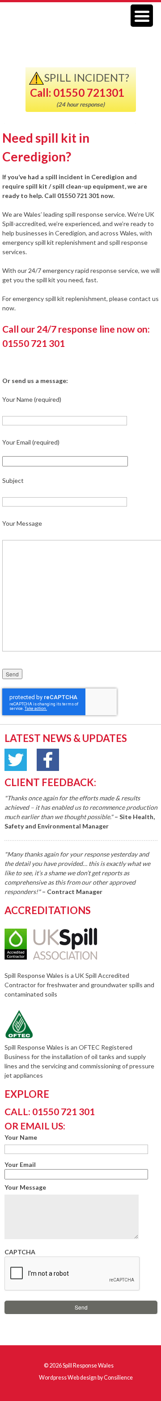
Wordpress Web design (68, 1377)
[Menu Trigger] (142, 15)
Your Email (20, 1164)
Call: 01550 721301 (77, 92)
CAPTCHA (19, 1252)
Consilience (118, 1377)
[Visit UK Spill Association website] (62, 957)
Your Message (25, 1187)
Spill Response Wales (88, 1365)
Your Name (20, 1137)
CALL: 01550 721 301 (49, 1111)
